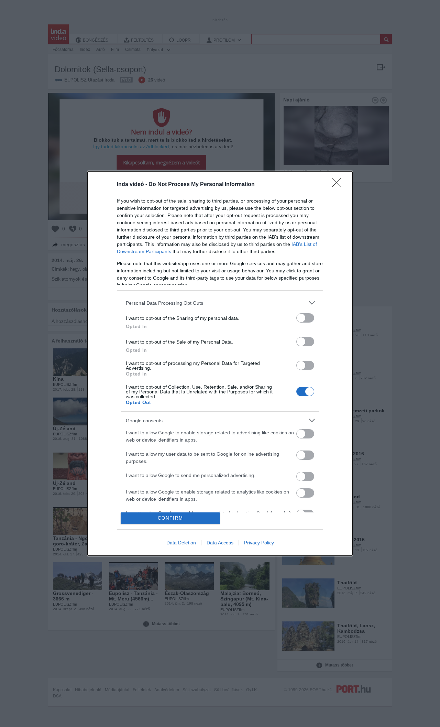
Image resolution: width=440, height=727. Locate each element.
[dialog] (220, 363)
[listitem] (220, 302)
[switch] (305, 318)
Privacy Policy (259, 542)
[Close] (338, 184)
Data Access (220, 542)
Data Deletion (181, 542)
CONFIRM (170, 518)
